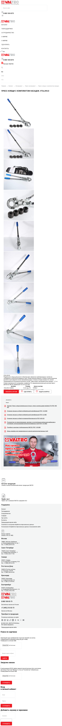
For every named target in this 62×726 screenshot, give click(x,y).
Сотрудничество (7, 32)
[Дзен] (21, 620)
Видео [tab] (7, 402)
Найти (4, 658)
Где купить (5, 44)
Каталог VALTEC (8, 64)
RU (4, 51)
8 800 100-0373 (8, 13)
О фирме (4, 36)
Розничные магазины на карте (10, 617)
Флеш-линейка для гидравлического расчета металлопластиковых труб (27, 431)
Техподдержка (7, 28)
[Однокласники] (15, 620)
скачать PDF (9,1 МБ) (7, 535)
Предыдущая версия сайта (9, 522)
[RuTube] (13, 620)
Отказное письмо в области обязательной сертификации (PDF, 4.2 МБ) (27, 414)
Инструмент (19, 86)
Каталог (4, 25)
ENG (2, 76)
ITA (2, 79)
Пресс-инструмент (30, 86)
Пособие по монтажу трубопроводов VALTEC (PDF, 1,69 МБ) (24, 427)
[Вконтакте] (18, 620)
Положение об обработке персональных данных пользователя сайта (20, 526)
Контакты (5, 48)
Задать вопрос (44, 391)
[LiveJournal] (7, 620)
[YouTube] (23, 620)
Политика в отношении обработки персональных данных (17, 524)
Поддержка (5, 505)
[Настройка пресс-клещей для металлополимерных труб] (31, 466)
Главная (3, 86)
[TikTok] (10, 620)
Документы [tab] (8, 399)
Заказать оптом (11, 391)
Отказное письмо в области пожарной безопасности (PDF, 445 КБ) (25, 418)
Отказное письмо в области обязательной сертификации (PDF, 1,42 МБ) (27, 411)
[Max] (5, 620)
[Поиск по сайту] (2, 51)
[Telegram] (2, 620)
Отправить (6, 682)
